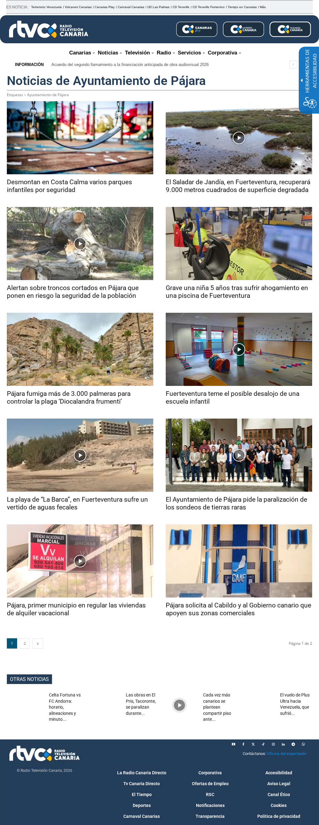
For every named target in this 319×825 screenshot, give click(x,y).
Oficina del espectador (287, 753)
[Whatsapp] (303, 744)
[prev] (293, 64)
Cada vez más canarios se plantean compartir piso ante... (217, 707)
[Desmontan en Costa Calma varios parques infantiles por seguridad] (80, 137)
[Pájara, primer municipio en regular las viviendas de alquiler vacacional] (80, 561)
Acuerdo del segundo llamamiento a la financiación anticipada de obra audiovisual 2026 (130, 64)
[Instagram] (273, 744)
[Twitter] (253, 744)
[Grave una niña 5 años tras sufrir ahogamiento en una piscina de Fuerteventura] (239, 243)
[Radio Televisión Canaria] (48, 29)
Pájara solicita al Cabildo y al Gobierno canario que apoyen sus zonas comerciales (238, 609)
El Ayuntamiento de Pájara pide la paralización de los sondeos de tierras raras (236, 503)
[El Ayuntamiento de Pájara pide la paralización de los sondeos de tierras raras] (239, 455)
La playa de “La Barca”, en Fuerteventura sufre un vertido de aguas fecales (77, 503)
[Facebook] (243, 744)
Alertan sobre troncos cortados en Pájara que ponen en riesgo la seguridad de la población (73, 291)
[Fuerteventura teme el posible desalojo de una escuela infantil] (239, 349)
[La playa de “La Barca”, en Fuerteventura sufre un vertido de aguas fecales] (80, 455)
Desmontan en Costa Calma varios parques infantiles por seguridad (69, 186)
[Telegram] (293, 744)
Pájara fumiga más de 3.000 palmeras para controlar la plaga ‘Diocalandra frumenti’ (69, 397)
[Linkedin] (283, 744)
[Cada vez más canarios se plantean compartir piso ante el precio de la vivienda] (179, 705)
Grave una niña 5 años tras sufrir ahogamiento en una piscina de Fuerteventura (237, 291)
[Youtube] (233, 744)
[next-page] (37, 643)
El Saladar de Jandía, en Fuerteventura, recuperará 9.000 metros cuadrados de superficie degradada (238, 186)
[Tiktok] (263, 744)
